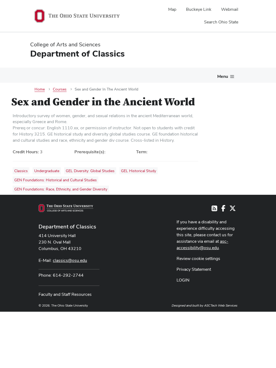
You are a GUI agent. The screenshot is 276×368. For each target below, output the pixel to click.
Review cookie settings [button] (198, 258)
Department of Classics (67, 226)
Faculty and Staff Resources (65, 294)
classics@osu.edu (70, 260)
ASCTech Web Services (220, 305)
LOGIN (183, 280)
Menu (222, 76)
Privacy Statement (194, 269)
